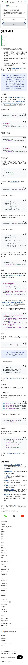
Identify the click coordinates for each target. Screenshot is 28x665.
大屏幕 (3, 564)
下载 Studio (4, 609)
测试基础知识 (8, 471)
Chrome (3, 638)
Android (3, 524)
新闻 (2, 534)
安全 (2, 529)
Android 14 (4, 588)
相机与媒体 (4, 553)
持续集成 (6, 485)
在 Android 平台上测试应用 (12, 465)
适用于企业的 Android (6, 526)
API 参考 (3, 607)
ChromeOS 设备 (5, 569)
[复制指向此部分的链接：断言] (5, 270)
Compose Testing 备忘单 (13, 378)
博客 (2, 536)
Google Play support (6, 623)
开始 (14, 24)
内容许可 (16, 505)
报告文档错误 (4, 621)
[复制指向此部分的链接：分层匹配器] (9, 392)
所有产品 (3, 645)
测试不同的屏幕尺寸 (10, 490)
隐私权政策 (4, 555)
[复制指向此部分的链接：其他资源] (10, 462)
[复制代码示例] (26, 114)
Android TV (4, 574)
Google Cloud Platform (7, 643)
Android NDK (4, 612)
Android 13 (4, 590)
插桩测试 (6, 481)
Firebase (3, 640)
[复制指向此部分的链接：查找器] (7, 94)
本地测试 (6, 476)
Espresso (7, 494)
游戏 (2, 545)
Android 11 (3, 595)
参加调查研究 (4, 625)
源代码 (3, 531)
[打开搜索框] (18, 2)
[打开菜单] (2, 2)
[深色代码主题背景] (24, 114)
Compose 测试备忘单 (10, 105)
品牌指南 (14, 651)
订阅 (20, 657)
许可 (9, 651)
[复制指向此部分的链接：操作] (5, 334)
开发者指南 (4, 604)
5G (2, 558)
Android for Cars (5, 571)
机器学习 (3, 548)
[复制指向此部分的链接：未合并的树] (9, 158)
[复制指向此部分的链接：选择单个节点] (11, 110)
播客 (2, 539)
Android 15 (4, 585)
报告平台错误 (4, 618)
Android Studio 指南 (6, 602)
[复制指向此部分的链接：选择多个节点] (11, 133)
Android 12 (4, 593)
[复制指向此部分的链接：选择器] (7, 428)
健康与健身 (4, 550)
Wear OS (3, 566)
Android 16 (4, 583)
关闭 (14, 19)
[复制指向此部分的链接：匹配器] (7, 385)
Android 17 (4, 580)
